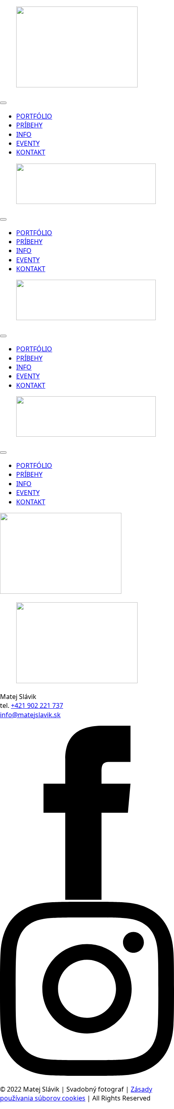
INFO (24, 134)
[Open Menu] (3, 103)
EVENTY (28, 143)
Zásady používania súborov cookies (76, 1094)
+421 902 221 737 (37, 705)
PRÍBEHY (29, 125)
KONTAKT (30, 152)
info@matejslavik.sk (30, 714)
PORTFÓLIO (34, 116)
